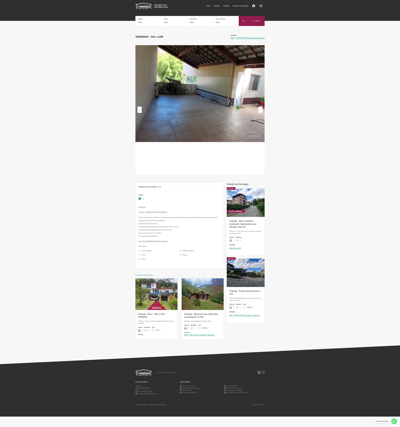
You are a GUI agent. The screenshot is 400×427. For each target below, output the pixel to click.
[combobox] (148, 22)
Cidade (140, 19)
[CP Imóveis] (151, 8)
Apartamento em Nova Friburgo (237, 392)
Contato (226, 6)
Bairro (166, 19)
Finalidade (193, 19)
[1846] (200, 93)
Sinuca (185, 255)
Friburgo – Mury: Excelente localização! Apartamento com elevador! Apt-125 (242, 224)
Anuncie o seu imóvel (240, 6)
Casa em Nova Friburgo (234, 390)
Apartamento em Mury (189, 392)
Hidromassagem (188, 250)
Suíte (143, 259)
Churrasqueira (147, 250)
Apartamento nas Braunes (190, 388)
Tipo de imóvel (220, 19)
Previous (140, 110)
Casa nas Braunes (188, 386)
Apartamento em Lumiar (234, 388)
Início (209, 6)
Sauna (144, 255)
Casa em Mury (187, 390)
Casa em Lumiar (231, 386)
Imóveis (217, 6)
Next (260, 110)
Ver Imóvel (156, 304)
